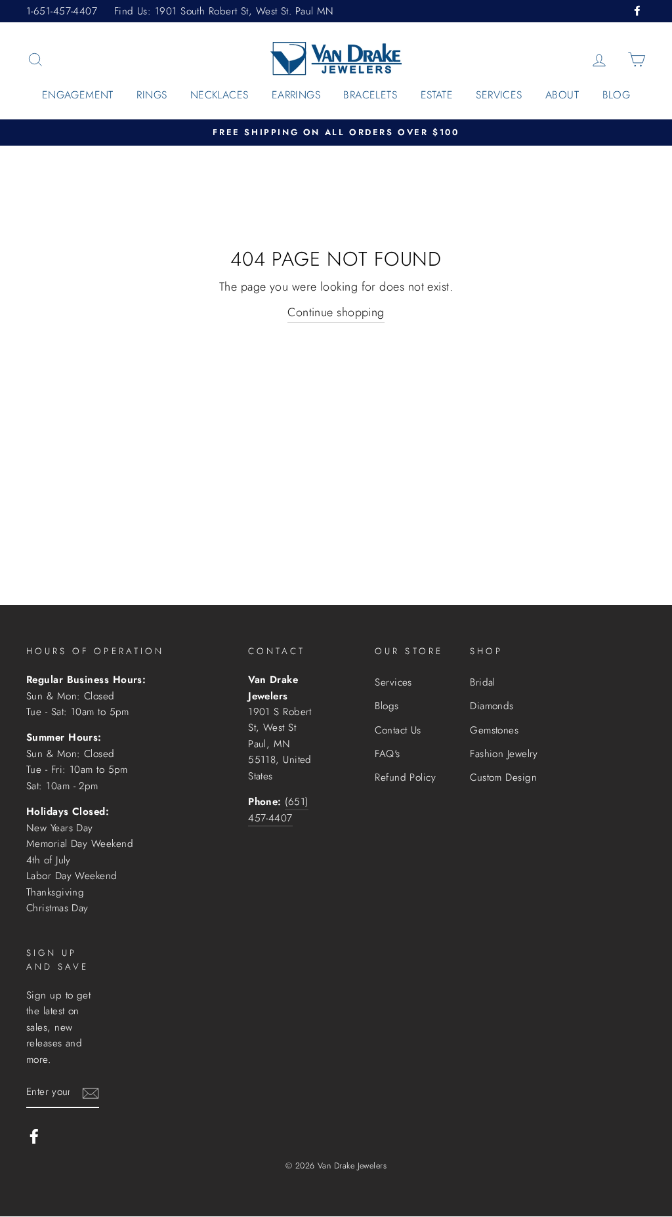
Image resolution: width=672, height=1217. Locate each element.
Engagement (78, 94)
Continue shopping (336, 312)
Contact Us (398, 730)
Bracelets (370, 94)
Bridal (482, 682)
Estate (437, 94)
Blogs (386, 706)
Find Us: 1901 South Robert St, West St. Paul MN (224, 11)
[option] (336, 133)
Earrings (296, 94)
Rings (151, 94)
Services (499, 94)
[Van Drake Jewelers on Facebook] (34, 1136)
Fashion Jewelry (504, 754)
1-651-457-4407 (61, 11)
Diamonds (492, 706)
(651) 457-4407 (278, 809)
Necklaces (219, 94)
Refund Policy (405, 777)
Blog (616, 94)
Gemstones (494, 730)
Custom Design (503, 777)
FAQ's (387, 754)
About (562, 94)
